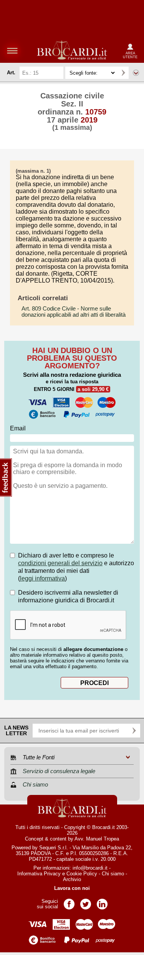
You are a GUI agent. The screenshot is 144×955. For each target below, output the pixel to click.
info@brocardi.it (90, 868)
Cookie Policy (81, 874)
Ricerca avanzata (136, 73)
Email (18, 428)
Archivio (72, 879)
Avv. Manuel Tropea (96, 839)
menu (12, 50)
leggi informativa (42, 578)
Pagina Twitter (85, 901)
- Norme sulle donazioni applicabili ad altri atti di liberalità (74, 312)
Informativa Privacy (39, 874)
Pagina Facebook (69, 901)
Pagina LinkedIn (102, 901)
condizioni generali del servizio (60, 563)
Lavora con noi (72, 888)
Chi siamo (113, 874)
